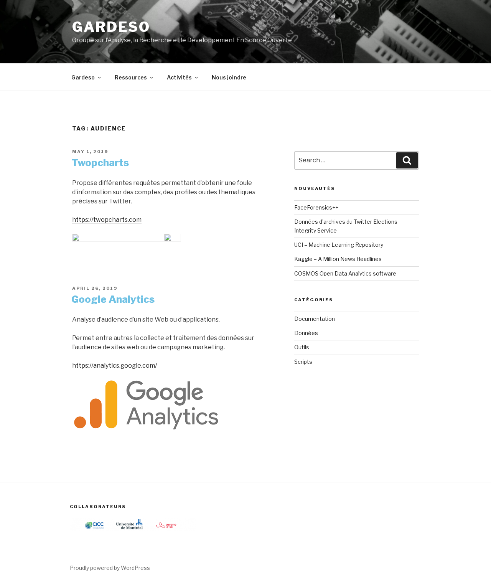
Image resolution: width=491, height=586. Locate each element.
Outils (301, 347)
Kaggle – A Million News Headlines (338, 259)
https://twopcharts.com (107, 219)
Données (306, 333)
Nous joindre (229, 77)
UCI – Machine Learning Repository (338, 244)
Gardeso (111, 26)
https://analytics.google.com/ (114, 365)
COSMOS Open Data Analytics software (345, 273)
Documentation (314, 318)
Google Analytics (113, 299)
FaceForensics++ (316, 207)
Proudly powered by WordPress (110, 568)
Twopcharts (100, 162)
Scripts (303, 361)
